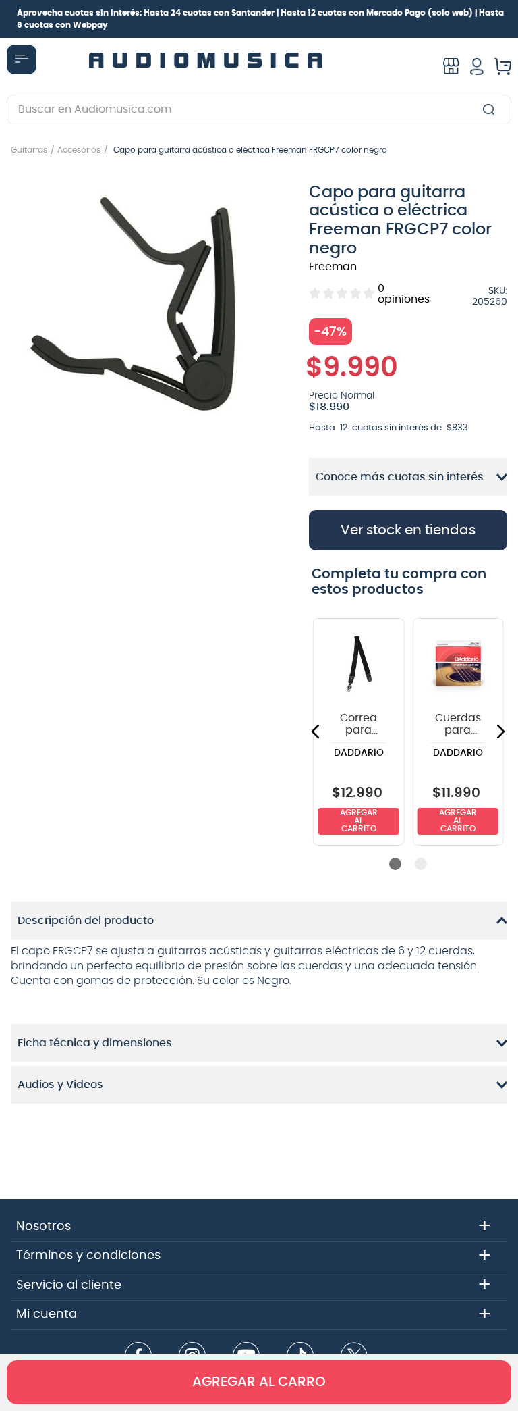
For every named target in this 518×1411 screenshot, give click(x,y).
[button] (149, 310)
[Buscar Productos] (491, 109)
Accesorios (78, 150)
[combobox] (259, 109)
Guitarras (29, 150)
